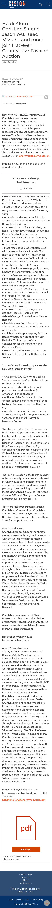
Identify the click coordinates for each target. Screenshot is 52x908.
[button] (41, 4)
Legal (11, 900)
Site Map (19, 900)
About (25, 880)
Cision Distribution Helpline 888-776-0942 (26, 890)
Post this (28, 188)
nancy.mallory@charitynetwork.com (23, 800)
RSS (27, 900)
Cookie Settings (37, 900)
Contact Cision (25, 875)
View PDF (26, 849)
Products (26, 877)
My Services (25, 883)
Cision (30, 904)
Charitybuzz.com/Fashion (34, 156)
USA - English (9, 62)
